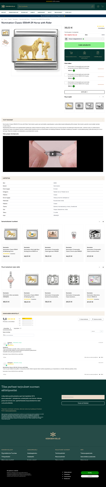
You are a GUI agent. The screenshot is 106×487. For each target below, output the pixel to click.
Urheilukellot (13, 12)
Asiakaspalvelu (32, 453)
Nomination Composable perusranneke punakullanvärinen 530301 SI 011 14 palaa (78, 83)
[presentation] (65, 37)
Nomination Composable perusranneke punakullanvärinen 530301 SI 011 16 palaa (78, 67)
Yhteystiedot (5, 457)
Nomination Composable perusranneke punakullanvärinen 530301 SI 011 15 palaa (78, 75)
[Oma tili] (98, 6)
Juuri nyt (68, 12)
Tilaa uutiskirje (83, 403)
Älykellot (24, 12)
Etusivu (2, 19)
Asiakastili (30, 457)
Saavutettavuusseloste (88, 457)
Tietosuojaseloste (86, 453)
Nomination (15, 19)
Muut (50, 12)
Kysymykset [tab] (16, 328)
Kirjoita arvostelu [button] (98, 319)
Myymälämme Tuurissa (9, 453)
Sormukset (41, 12)
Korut (33, 12)
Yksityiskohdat (8, 120)
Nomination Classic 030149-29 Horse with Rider (40, 19)
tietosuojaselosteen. (11, 410)
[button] (103, 221)
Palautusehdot (60, 457)
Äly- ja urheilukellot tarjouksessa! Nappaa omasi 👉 (53, 16)
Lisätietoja (6, 178)
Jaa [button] (5, 357)
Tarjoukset (58, 12)
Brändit (9, 19)
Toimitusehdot (60, 453)
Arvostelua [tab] (6, 328)
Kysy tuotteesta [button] (84, 319)
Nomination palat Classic (24, 19)
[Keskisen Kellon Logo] (8, 6)
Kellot (3, 12)
